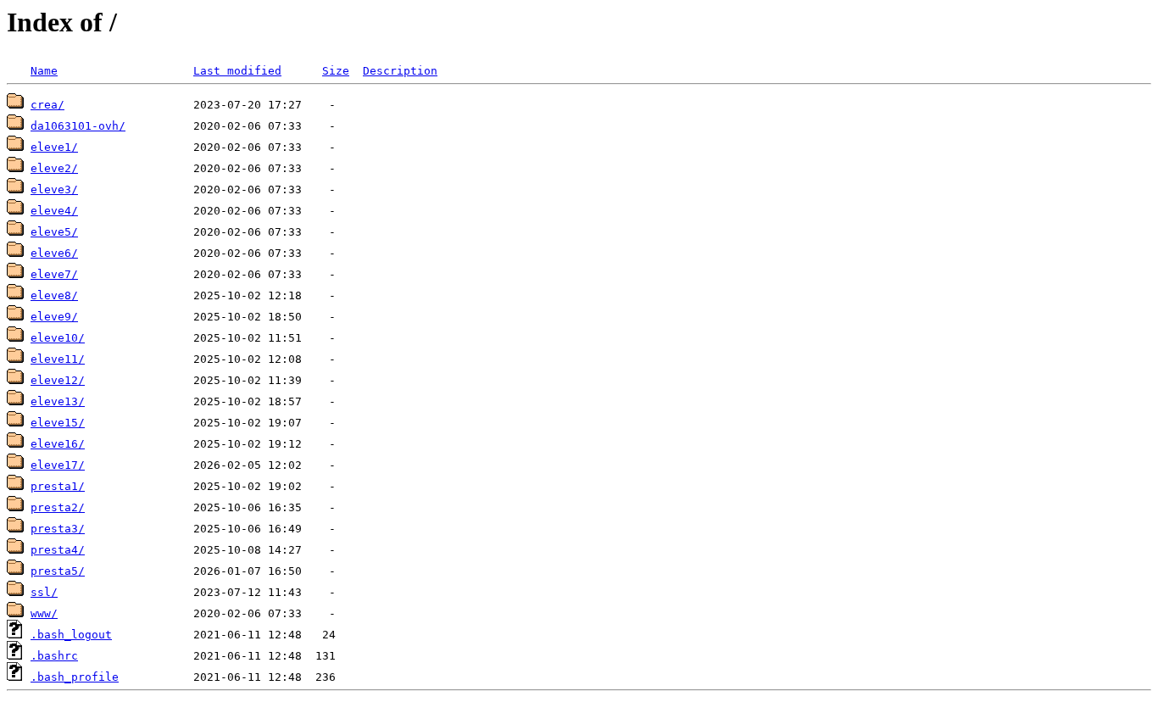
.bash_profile (75, 677)
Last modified (237, 70)
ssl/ (44, 592)
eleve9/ (54, 316)
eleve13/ (58, 401)
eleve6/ (54, 253)
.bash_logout (71, 634)
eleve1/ (54, 147)
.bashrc (54, 655)
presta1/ (58, 486)
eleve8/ (54, 295)
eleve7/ (54, 274)
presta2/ (58, 507)
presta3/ (58, 528)
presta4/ (58, 549)
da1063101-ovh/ (78, 126)
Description (400, 70)
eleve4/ (54, 210)
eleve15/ (58, 422)
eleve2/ (54, 168)
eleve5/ (54, 232)
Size (335, 70)
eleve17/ (58, 465)
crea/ (47, 104)
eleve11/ (58, 359)
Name (44, 70)
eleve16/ (58, 443)
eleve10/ (58, 338)
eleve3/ (54, 189)
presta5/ (58, 571)
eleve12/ (58, 380)
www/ (44, 613)
